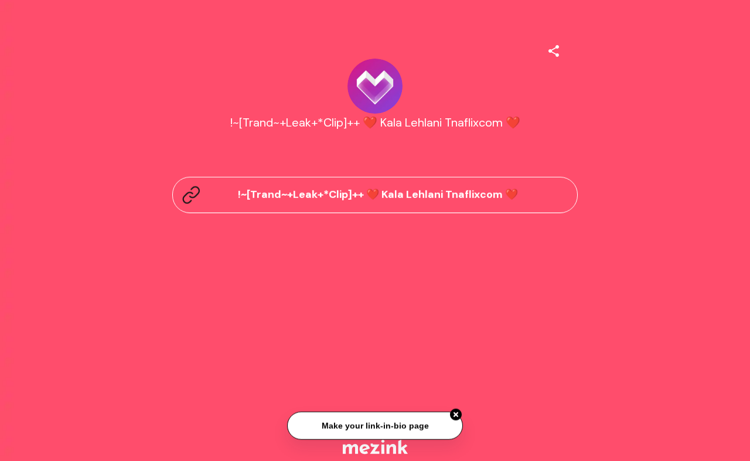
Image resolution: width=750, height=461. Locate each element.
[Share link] (554, 49)
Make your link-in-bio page (374, 426)
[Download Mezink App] (375, 446)
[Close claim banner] (456, 415)
